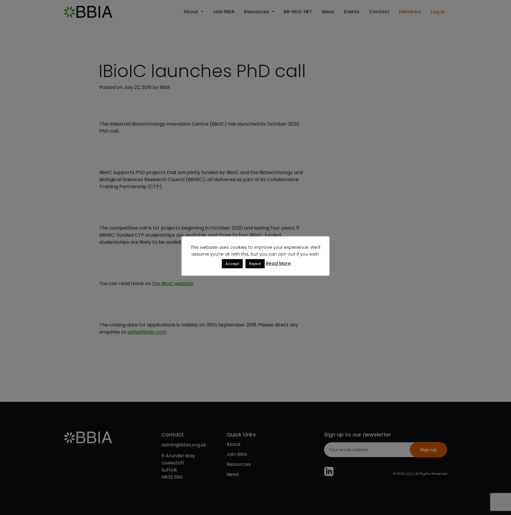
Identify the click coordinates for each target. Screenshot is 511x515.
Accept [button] (232, 264)
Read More (278, 263)
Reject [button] (255, 264)
